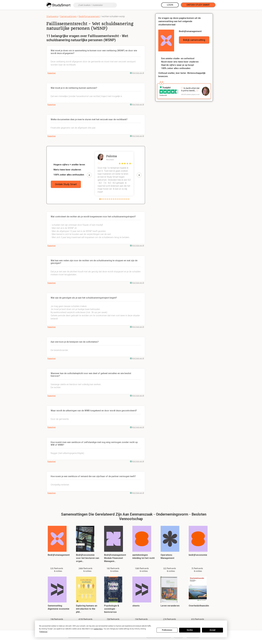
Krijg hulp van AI (138, 73)
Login (170, 5)
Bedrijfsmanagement (89, 16)
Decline (190, 630)
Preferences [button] (43, 632)
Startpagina (52, 16)
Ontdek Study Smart (198, 5)
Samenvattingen (68, 16)
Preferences (167, 630)
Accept (212, 630)
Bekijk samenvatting (194, 39)
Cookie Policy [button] (98, 629)
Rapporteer (51, 73)
